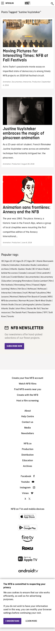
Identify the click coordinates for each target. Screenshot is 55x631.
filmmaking (19, 285)
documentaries (32, 277)
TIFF (45, 312)
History (13, 288)
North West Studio (43, 300)
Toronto (10, 316)
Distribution (27, 454)
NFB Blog (10, 3)
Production (27, 449)
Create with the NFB (27, 395)
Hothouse (32, 288)
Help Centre (27, 416)
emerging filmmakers (22, 281)
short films (21, 308)
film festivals (7, 285)
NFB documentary (9, 300)
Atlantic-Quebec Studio (20, 269)
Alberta (5, 265)
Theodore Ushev (35, 312)
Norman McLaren (26, 300)
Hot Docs (22, 288)
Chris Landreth (43, 273)
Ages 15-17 (21, 261)
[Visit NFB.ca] (32, 3)
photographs (28, 304)
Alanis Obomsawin (45, 261)
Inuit (25, 292)
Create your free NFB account (27, 378)
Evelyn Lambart (41, 281)
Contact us (27, 422)
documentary (47, 277)
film (51, 281)
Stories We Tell (33, 308)
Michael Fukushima (37, 292)
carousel (31, 273)
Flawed (35, 285)
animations (43, 265)
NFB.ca (27, 443)
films (28, 285)
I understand (12, 621)
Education (6, 281)
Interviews (17, 292)
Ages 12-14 (10, 261)
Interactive (6, 292)
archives (5, 269)
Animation (14, 265)
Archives (27, 466)
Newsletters (27, 433)
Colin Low (5, 277)
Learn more (31, 621)
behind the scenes (9, 273)
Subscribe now (14, 346)
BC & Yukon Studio (41, 269)
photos (39, 304)
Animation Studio (28, 265)
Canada (22, 273)
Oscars (18, 304)
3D (2, 261)
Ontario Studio (7, 304)
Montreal (14, 296)
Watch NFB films (27, 383)
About (27, 410)
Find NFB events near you (27, 389)
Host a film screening (27, 400)
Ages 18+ (31, 261)
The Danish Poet (19, 312)
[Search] (52, 3)
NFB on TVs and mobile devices (27, 509)
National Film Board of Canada (33, 296)
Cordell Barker (17, 277)
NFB (50, 296)
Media (27, 427)
